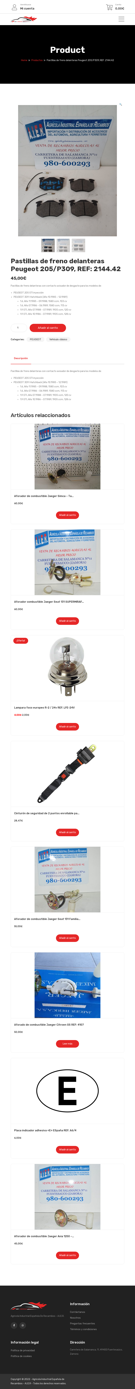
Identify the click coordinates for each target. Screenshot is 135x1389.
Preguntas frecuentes (82, 1323)
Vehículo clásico (58, 339)
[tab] (21, 358)
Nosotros (75, 1317)
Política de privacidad (23, 1350)
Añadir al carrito (48, 327)
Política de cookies (21, 1356)
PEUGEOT (35, 339)
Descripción (21, 358)
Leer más (67, 1043)
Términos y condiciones (83, 1329)
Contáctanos (77, 1312)
